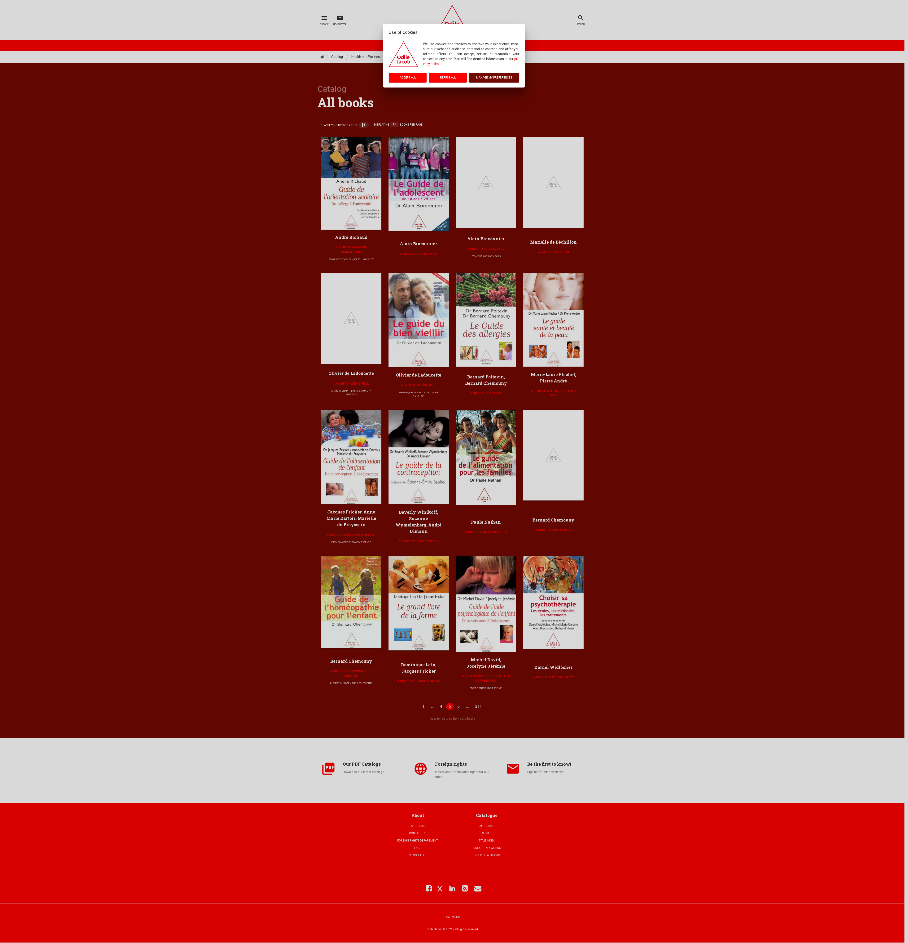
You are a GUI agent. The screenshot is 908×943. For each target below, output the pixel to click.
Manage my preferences (494, 77)
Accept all (408, 77)
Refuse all (448, 77)
